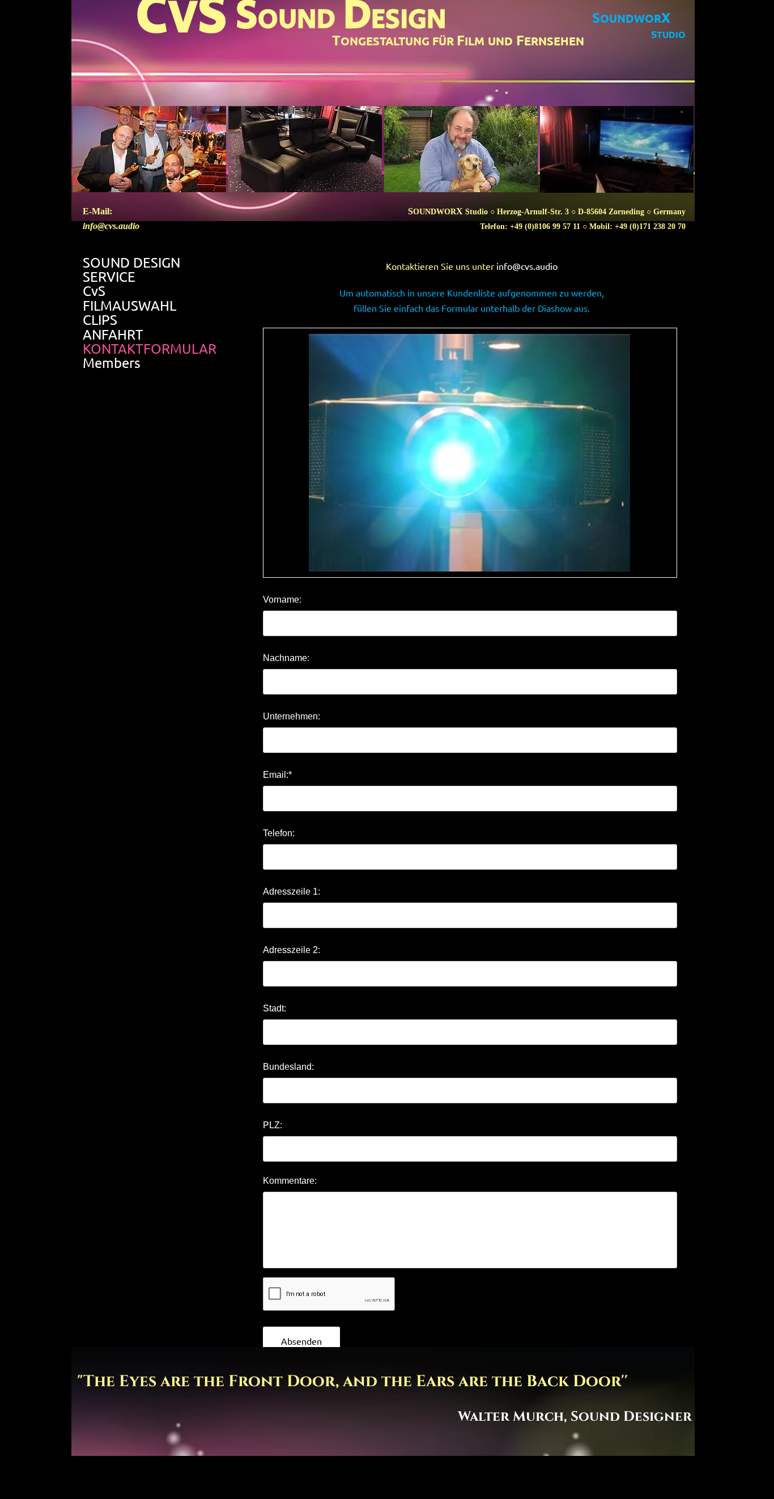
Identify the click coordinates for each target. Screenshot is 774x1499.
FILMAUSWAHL (129, 305)
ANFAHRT (113, 334)
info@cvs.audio (111, 226)
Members (112, 363)
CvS (94, 291)
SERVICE (109, 276)
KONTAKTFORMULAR (149, 348)
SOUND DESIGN (131, 262)
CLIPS (100, 320)
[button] (469, 452)
